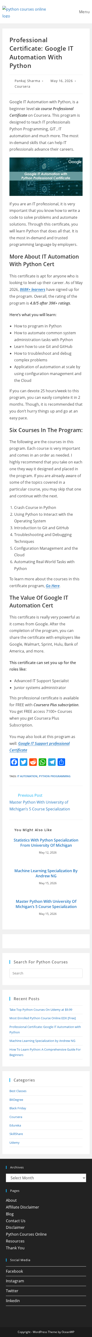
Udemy (14, 1142)
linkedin (13, 1300)
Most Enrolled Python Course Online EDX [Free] (42, 1018)
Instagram (15, 1280)
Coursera (22, 86)
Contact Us (15, 1220)
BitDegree (16, 1100)
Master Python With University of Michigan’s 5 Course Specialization (46, 904)
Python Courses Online (26, 1234)
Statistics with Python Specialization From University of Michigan (46, 843)
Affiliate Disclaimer (22, 1207)
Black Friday (17, 1108)
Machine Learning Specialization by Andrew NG (46, 873)
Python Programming (55, 776)
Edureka (15, 1125)
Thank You (15, 1247)
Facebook (14, 1271)
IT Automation (27, 776)
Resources (15, 1241)
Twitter (12, 1290)
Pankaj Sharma (27, 80)
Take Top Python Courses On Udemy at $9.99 (40, 1009)
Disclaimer (15, 1227)
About (11, 1200)
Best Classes (17, 1091)
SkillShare (16, 1134)
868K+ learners (32, 289)
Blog (10, 1214)
